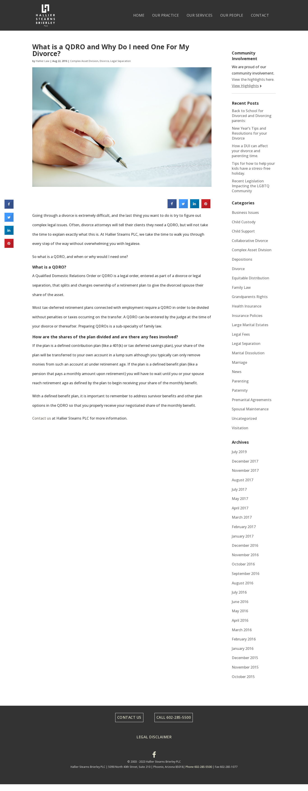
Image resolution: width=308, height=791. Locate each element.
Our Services (200, 15)
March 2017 (242, 517)
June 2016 (240, 601)
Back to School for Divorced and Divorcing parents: (251, 115)
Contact (260, 15)
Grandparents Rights (250, 296)
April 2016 (240, 620)
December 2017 (245, 461)
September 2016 (245, 573)
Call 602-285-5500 (173, 717)
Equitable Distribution (250, 278)
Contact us (41, 418)
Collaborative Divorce (250, 240)
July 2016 (239, 592)
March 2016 (242, 629)
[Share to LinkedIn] (194, 207)
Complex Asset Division (84, 61)
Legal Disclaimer (154, 736)
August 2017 (242, 479)
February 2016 (244, 639)
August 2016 (242, 583)
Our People (231, 15)
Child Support (243, 231)
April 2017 (240, 508)
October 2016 (243, 564)
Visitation (240, 427)
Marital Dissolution (248, 352)
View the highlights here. (253, 79)
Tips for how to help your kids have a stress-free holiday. (253, 168)
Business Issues (245, 212)
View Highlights (245, 85)
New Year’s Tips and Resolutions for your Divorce (249, 133)
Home (139, 15)
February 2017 (244, 526)
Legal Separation (120, 61)
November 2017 (245, 470)
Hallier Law (42, 61)
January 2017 (242, 536)
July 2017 (239, 489)
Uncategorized (244, 418)
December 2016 (245, 545)
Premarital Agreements (251, 399)
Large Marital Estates (250, 324)
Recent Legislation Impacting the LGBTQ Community (250, 186)
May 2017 (240, 498)
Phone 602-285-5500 (199, 767)
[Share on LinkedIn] (9, 233)
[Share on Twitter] (183, 207)
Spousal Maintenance (250, 409)
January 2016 (242, 648)
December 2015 (245, 657)
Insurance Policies (247, 315)
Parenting (240, 381)
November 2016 (245, 554)
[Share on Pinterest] (205, 207)
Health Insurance (246, 306)
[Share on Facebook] (172, 207)
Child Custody (243, 221)
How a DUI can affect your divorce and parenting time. (250, 150)
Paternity (240, 390)
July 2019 (239, 451)
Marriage (239, 362)
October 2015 (243, 676)
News (236, 371)
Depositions (242, 259)
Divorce (104, 61)
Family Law (241, 287)
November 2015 (245, 667)
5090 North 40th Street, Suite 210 (129, 767)
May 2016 (240, 610)
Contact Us (129, 717)
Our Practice (165, 15)
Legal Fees (241, 334)
